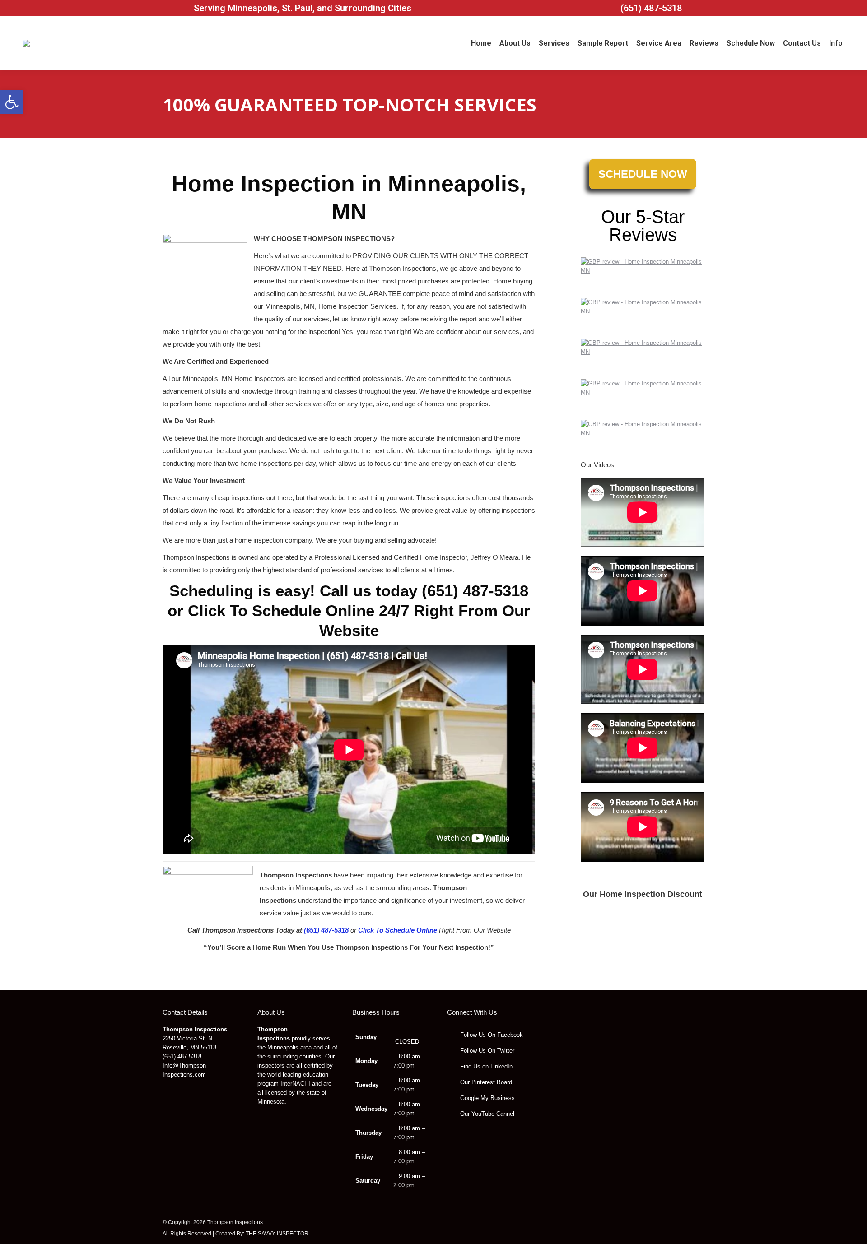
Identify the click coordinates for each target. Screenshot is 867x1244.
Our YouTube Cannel (486, 1113)
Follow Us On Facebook (490, 1034)
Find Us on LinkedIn (485, 1066)
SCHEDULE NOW (642, 174)
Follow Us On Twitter (486, 1050)
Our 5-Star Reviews (643, 226)
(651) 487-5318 (651, 8)
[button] (11, 102)
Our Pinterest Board (485, 1082)
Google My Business (486, 1098)
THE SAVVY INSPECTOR (277, 1233)
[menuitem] (481, 43)
